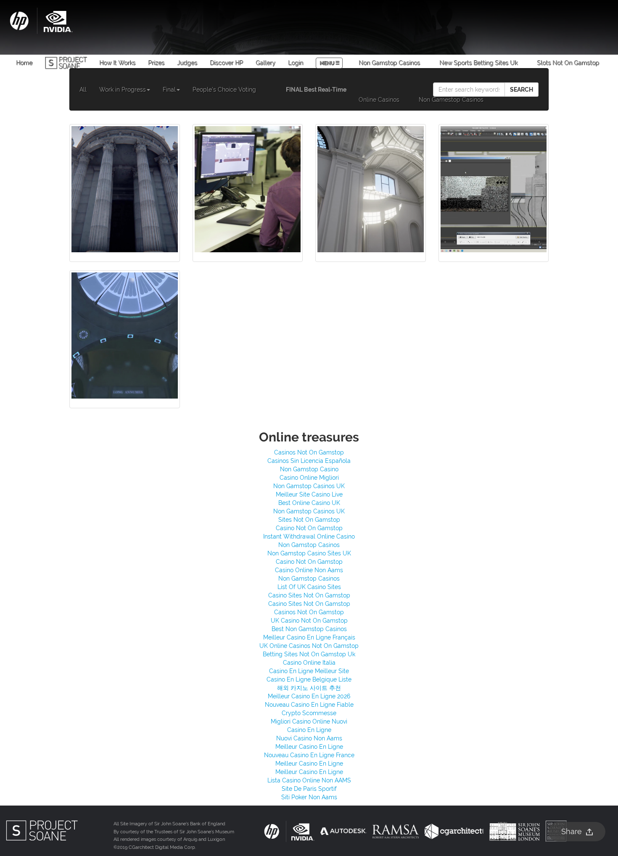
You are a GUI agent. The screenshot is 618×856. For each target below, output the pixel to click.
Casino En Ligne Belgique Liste (309, 679)
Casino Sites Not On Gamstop (309, 595)
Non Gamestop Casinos (451, 99)
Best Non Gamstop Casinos (309, 629)
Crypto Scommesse (309, 713)
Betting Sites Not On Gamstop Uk (309, 654)
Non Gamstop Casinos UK (309, 486)
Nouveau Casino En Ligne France (309, 755)
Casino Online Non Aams (309, 570)
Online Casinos (379, 99)
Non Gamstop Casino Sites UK (309, 553)
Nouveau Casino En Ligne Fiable (309, 704)
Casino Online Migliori (309, 477)
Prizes (156, 62)
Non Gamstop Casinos (389, 62)
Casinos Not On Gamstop (309, 452)
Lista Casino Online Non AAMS (309, 780)
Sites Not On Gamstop (309, 519)
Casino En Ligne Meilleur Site (309, 671)
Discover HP (226, 62)
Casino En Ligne (309, 730)
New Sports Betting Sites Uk (478, 62)
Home (24, 62)
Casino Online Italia (309, 662)
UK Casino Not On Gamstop (309, 620)
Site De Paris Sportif (309, 788)
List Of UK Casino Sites (309, 587)
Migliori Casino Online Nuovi (309, 721)
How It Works (117, 62)
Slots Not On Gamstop (568, 62)
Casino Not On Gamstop (309, 528)
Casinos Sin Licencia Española (309, 460)
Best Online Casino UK (309, 502)
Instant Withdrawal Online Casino (309, 536)
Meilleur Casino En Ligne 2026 (309, 696)
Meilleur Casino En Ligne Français (309, 637)
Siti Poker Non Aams (309, 797)
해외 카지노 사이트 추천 (309, 687)
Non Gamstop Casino (309, 469)
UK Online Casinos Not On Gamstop (309, 645)
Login (295, 62)
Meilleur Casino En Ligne (309, 746)
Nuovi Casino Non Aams (309, 738)
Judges (187, 62)
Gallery (265, 62)
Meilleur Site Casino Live (309, 494)
